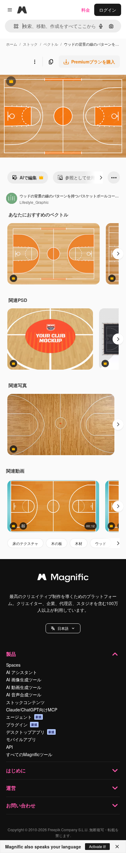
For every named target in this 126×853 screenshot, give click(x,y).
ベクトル (50, 44)
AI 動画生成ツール (23, 687)
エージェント (24, 717)
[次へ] (100, 177)
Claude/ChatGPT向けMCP (31, 709)
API (9, 747)
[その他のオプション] (34, 61)
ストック (30, 44)
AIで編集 (24, 179)
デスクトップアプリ (30, 732)
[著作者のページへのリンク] (11, 199)
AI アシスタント (21, 672)
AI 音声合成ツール (23, 694)
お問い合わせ (20, 805)
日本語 (63, 628)
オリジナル (42, 82)
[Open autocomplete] (13, 26)
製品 (11, 653)
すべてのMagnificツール (29, 754)
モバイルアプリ (21, 739)
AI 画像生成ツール (23, 679)
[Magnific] (63, 578)
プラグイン (21, 725)
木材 (78, 543)
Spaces (13, 665)
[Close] (117, 846)
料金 (85, 10)
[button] (63, 628)
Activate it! (97, 846)
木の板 (56, 543)
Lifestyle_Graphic (34, 202)
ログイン (107, 10)
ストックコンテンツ (25, 702)
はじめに (16, 770)
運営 (11, 787)
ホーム (11, 44)
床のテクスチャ (25, 543)
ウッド (100, 543)
